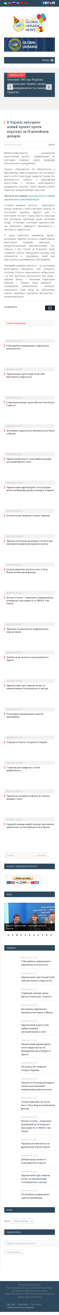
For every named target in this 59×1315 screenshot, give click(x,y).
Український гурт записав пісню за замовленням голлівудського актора (27, 687)
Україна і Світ (25, 75)
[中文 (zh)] (21, 3)
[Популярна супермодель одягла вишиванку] (29, 707)
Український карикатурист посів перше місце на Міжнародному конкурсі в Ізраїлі (30, 489)
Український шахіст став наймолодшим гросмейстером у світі (28, 460)
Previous (10, 87)
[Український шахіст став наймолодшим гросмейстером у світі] (29, 452)
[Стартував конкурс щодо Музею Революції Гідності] (29, 395)
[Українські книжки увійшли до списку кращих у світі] (29, 789)
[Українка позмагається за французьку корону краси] (29, 622)
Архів (7, 1220)
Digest (52, 144)
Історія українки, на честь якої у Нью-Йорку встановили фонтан (27, 571)
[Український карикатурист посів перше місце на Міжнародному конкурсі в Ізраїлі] (29, 480)
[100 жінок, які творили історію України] (29, 508)
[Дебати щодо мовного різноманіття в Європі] (29, 650)
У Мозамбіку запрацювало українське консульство (36, 963)
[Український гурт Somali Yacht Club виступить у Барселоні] (29, 367)
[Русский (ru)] (13, 3)
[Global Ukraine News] (29, 22)
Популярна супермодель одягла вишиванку (35, 1196)
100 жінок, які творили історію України (28, 515)
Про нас (11, 1304)
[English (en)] (9, 3)
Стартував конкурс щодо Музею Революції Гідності (36, 995)
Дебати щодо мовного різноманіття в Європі (33, 1161)
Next (49, 87)
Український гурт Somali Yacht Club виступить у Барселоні (25, 375)
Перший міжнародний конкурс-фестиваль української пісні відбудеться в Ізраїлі (30, 826)
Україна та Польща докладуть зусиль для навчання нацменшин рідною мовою (29, 542)
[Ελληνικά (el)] (17, 3)
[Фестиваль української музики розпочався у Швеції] (29, 423)
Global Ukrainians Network (20, 1307)
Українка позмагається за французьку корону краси (35, 1145)
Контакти (23, 1304)
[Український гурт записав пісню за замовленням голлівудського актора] (29, 678)
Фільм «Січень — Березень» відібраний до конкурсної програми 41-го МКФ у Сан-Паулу (30, 600)
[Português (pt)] (26, 3)
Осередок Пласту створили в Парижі (26, 742)
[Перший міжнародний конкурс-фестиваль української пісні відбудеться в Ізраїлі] (29, 817)
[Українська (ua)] (5, 3)
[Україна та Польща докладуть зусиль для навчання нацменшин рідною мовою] (29, 534)
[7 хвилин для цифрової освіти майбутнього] (29, 760)
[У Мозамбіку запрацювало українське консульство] (29, 338)
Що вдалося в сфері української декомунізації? (29, 197)
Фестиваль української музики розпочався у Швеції (37, 1011)
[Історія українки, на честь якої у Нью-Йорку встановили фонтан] (29, 562)
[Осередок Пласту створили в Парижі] (29, 735)
